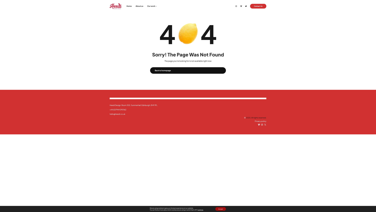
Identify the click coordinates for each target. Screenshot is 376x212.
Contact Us (258, 6)
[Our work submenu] (156, 6)
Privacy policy (260, 121)
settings (200, 210)
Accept (220, 209)
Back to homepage (163, 70)
